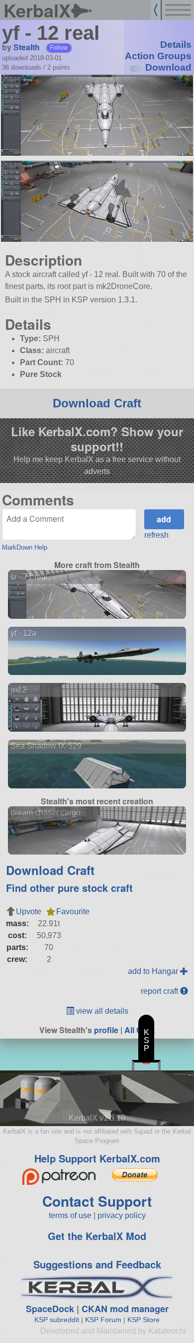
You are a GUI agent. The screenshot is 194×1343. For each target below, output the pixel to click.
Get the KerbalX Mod (97, 1236)
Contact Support (97, 1201)
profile (106, 1030)
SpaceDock (50, 1308)
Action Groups (158, 56)
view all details (101, 1011)
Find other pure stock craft (69, 887)
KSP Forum (103, 1320)
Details (176, 44)
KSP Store (143, 1320)
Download (168, 67)
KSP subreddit (56, 1320)
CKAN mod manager (125, 1308)
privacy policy (121, 1215)
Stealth (26, 47)
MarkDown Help (24, 547)
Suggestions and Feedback (97, 1264)
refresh (156, 535)
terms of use (70, 1215)
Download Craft (97, 403)
